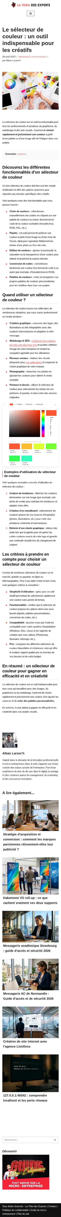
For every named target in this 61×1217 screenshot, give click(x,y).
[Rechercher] (55, 1140)
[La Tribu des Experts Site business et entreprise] (30, 5)
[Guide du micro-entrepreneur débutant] (25, 1188)
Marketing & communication (32, 57)
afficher (22, 154)
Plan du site (23, 1213)
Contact (52, 1206)
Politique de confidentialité (15, 1210)
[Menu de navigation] (30, 13)
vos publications (33, 362)
